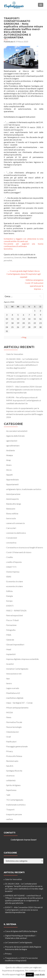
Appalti (9, 474)
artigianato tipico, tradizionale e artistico (23, 489)
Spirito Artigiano (13, 785)
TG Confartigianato (14, 800)
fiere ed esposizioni (14, 615)
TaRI (8, 795)
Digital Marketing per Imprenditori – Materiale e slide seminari (20, 936)
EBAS (8, 576)
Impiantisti (11, 654)
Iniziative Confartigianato (17, 669)
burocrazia (11, 518)
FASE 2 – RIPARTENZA (16, 610)
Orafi (8, 736)
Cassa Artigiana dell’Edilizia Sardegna (21, 931)
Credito (9, 557)
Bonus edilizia (12, 513)
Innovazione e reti (13, 673)
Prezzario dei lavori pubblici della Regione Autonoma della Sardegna (23, 948)
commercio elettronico (16, 533)
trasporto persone (14, 814)
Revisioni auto (12, 761)
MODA (9, 712)
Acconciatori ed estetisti (16, 431)
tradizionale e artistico (16, 804)
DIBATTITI (11, 567)
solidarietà (10, 780)
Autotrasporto (12, 499)
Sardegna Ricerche (14, 770)
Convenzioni (11, 538)
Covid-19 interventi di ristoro (18, 552)
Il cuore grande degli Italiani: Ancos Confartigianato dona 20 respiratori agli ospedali (24, 274)
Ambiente (10, 450)
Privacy (9, 751)
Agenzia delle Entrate (15, 436)
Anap (8, 460)
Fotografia (10, 630)
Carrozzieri (11, 528)
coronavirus (8, 257)
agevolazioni (11, 440)
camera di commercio (15, 523)
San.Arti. (9, 766)
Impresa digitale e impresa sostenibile (22, 659)
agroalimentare (12, 445)
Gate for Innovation (14, 354)
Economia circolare (14, 581)
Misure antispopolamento (17, 707)
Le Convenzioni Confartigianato (18, 942)
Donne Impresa (12, 571)
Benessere (10, 508)
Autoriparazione (13, 494)
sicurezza (10, 775)
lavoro (9, 683)
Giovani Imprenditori (15, 644)
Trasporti (10, 809)
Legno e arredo (12, 688)
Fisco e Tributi (12, 620)
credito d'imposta (14, 562)
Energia (9, 596)
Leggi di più (39, 974)
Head (24, 257)
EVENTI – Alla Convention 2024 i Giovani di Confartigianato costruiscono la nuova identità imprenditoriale (24, 389)
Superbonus (11, 790)
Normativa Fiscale (14, 722)
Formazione (11, 625)
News (8, 717)
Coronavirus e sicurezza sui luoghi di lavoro (24, 547)
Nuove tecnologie (14, 727)
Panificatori (11, 741)
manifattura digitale (14, 698)
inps (8, 678)
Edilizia (9, 591)
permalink (8, 260)
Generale (17, 257)
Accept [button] (29, 975)
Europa (9, 601)
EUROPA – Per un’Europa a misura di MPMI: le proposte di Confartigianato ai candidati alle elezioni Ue (23, 400)
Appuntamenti (12, 484)
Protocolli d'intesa (14, 756)
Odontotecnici (12, 732)
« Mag (23, 337)
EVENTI (10, 605)
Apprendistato (12, 479)
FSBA (8, 635)
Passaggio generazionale (17, 746)
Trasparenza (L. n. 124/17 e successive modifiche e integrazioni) (21, 959)
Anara (8, 465)
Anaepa (9, 455)
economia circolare (14, 586)
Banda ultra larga (13, 504)
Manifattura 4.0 (13, 693)
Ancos (9, 470)
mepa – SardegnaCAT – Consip (19, 703)
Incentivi (10, 664)
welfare (9, 819)
